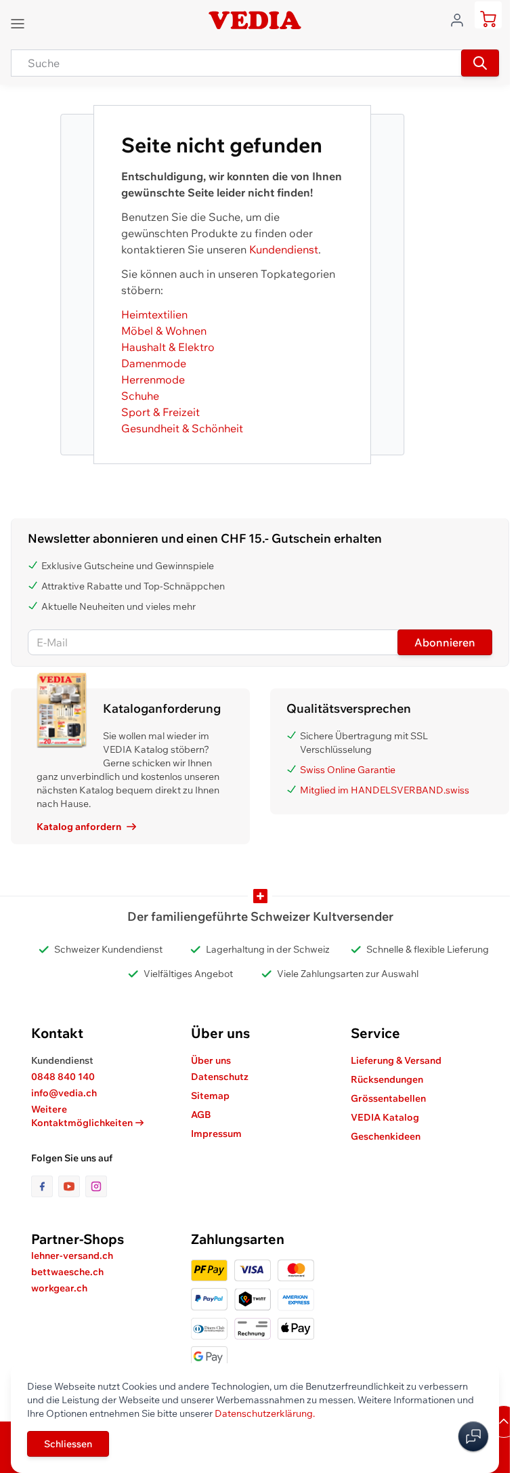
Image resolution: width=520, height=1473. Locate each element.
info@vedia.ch (64, 1093)
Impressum (216, 1133)
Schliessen (68, 1444)
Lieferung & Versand (396, 1060)
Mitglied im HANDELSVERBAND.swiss (384, 790)
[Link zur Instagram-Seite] (96, 1186)
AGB (201, 1114)
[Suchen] (480, 63)
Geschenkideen (385, 1136)
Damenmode (153, 363)
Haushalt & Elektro (168, 347)
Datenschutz (219, 1077)
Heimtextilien (154, 314)
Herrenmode (153, 379)
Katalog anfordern (79, 827)
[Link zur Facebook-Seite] (44, 1186)
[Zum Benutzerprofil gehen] (461, 19)
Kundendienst (283, 249)
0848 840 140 (63, 1077)
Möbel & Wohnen (164, 330)
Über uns (211, 1060)
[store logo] (254, 20)
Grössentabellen (388, 1098)
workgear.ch (59, 1288)
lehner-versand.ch (72, 1255)
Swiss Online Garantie (347, 770)
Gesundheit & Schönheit (182, 428)
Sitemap (210, 1096)
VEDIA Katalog (385, 1117)
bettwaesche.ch (67, 1272)
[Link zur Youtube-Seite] (71, 1186)
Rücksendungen (387, 1079)
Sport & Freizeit (160, 412)
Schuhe (140, 395)
